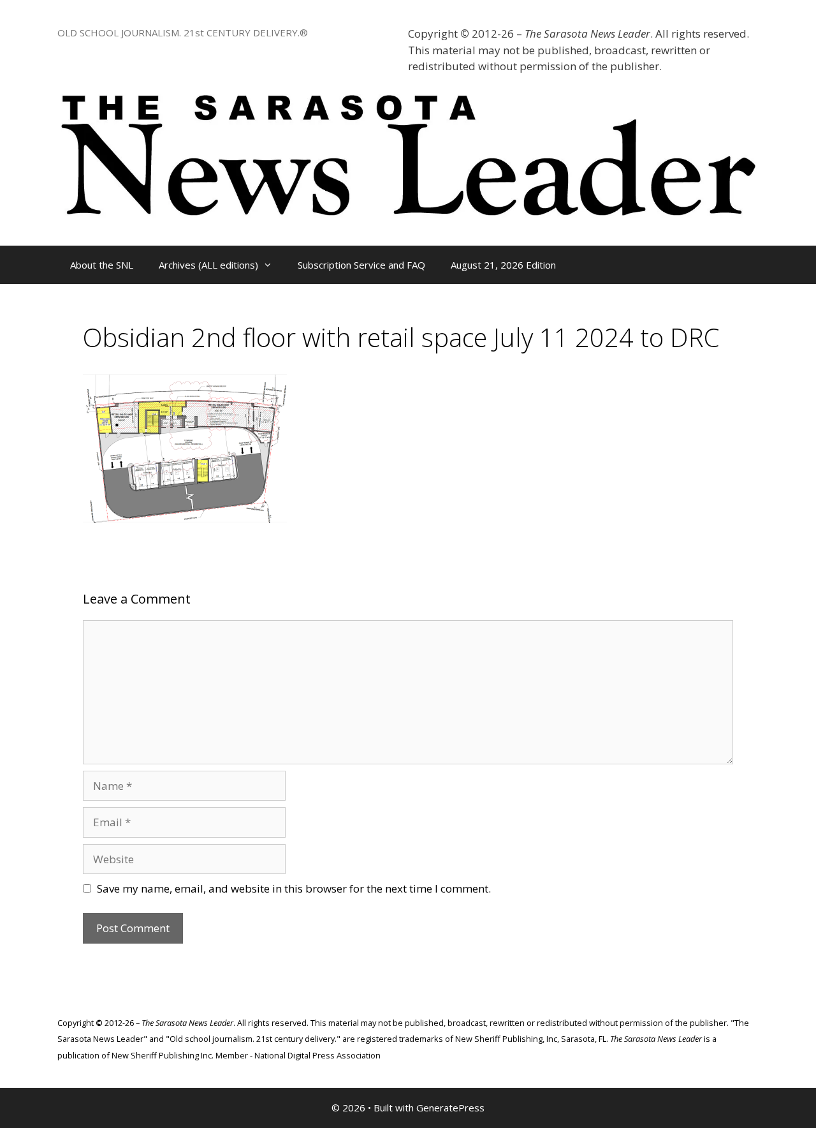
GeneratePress (450, 1107)
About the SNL (101, 264)
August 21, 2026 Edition (503, 264)
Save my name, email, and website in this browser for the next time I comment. (294, 888)
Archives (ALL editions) (208, 264)
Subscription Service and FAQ (361, 264)
